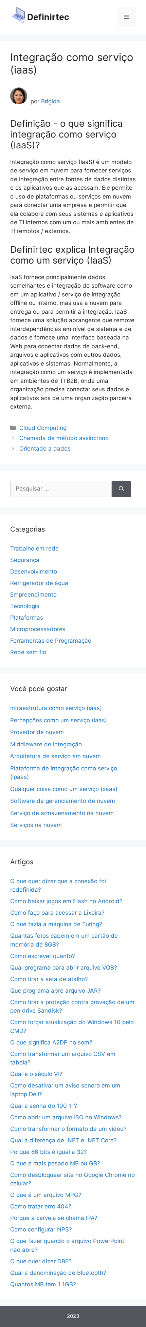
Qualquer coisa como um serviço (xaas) (63, 789)
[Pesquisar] (121, 489)
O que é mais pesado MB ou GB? (55, 1163)
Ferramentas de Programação (50, 640)
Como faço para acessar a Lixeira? (57, 912)
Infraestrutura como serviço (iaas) (56, 708)
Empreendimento (33, 594)
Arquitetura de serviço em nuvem (55, 756)
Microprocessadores (38, 629)
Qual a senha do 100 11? (43, 1105)
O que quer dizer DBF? (41, 1261)
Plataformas (26, 617)
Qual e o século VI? (36, 1074)
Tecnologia (25, 606)
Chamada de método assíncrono (64, 438)
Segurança (24, 560)
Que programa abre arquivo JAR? (55, 990)
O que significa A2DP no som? (51, 1042)
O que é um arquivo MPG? (45, 1194)
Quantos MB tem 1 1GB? (43, 1284)
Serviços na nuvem (36, 825)
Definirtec (48, 17)
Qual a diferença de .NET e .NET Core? (63, 1140)
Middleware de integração (46, 744)
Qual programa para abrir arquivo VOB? (63, 967)
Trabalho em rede (34, 548)
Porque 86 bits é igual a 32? (48, 1151)
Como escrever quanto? (42, 956)
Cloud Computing (43, 427)
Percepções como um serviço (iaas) (58, 720)
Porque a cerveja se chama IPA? (53, 1218)
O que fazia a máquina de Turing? (56, 924)
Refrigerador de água (39, 583)
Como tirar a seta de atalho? (49, 979)
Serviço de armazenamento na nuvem (62, 813)
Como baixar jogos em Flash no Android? (66, 901)
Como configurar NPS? (41, 1229)
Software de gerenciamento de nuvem (62, 800)
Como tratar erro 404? (40, 1206)
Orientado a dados (45, 448)
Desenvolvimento (33, 571)
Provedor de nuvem (37, 732)
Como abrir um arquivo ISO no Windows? (66, 1117)
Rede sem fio (28, 652)
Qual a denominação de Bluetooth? (58, 1272)
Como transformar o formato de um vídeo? (68, 1128)
